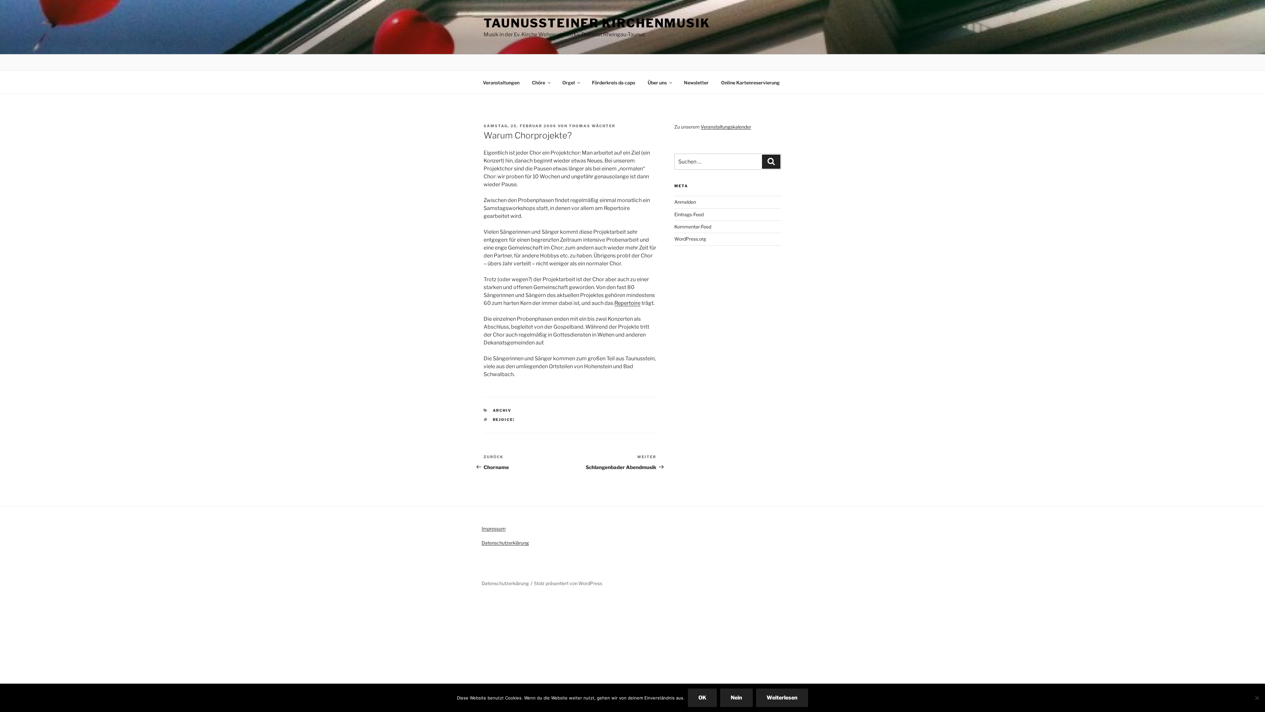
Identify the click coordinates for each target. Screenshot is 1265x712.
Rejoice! (504, 419)
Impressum (494, 528)
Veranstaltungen (501, 82)
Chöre (538, 82)
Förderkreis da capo (613, 82)
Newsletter (696, 82)
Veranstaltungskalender (726, 127)
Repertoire (627, 303)
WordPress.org (690, 239)
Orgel (568, 82)
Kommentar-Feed (692, 226)
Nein (736, 698)
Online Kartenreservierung (750, 82)
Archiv (502, 410)
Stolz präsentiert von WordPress (568, 583)
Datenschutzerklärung (505, 543)
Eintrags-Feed (689, 214)
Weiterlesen (782, 698)
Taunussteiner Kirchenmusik (597, 23)
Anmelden (685, 202)
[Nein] (1256, 698)
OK (702, 698)
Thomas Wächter (592, 126)
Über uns (657, 82)
